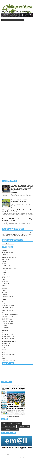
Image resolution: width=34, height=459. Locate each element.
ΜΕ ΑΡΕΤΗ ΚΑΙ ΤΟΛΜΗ (8, 305)
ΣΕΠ (3, 332)
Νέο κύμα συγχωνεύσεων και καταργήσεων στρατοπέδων (19, 200)
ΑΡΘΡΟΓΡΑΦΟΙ (6, 265)
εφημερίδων (17, 416)
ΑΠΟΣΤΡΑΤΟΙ (5, 259)
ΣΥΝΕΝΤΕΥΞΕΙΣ (6, 345)
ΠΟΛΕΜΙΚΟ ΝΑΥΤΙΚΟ (7, 323)
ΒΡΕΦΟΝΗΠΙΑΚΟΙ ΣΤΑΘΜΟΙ (9, 268)
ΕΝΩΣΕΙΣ (4, 289)
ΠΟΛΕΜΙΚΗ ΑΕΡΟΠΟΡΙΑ (8, 321)
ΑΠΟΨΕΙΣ (4, 261)
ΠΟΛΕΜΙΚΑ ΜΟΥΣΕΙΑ (7, 320)
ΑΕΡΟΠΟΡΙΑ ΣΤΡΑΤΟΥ (7, 252)
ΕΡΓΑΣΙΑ (4, 290)
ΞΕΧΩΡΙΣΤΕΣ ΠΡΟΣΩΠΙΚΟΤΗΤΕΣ (10, 314)
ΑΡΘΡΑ (4, 263)
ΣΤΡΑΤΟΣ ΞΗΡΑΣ (6, 343)
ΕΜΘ (3, 287)
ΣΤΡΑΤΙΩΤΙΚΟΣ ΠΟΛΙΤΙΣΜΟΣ (9, 341)
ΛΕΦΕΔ (4, 303)
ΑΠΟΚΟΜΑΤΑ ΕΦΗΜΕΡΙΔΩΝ (9, 257)
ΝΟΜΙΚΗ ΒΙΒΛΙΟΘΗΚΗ (7, 310)
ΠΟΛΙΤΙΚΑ (4, 325)
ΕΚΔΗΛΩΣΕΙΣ (5, 283)
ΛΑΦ (3, 301)
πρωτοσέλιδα (10, 416)
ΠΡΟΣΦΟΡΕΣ (5, 327)
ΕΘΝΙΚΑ (4, 279)
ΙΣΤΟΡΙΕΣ (4, 294)
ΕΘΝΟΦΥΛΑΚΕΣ (6, 281)
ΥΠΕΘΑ (4, 358)
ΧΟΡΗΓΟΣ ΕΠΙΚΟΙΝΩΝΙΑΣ (8, 360)
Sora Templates (14, 457)
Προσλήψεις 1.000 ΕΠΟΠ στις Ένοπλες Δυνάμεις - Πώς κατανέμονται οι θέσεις (17, 219)
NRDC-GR (4, 250)
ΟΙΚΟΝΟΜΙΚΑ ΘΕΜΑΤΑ (7, 316)
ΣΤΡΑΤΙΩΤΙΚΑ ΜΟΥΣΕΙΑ (8, 336)
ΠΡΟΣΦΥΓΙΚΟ (5, 329)
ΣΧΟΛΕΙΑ (4, 347)
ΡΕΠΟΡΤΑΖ (5, 330)
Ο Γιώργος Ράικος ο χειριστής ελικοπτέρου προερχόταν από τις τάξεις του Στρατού (17, 210)
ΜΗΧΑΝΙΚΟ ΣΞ (5, 309)
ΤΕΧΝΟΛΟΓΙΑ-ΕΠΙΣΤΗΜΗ (8, 354)
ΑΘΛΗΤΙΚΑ (5, 254)
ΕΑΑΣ (3, 278)
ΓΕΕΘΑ (4, 270)
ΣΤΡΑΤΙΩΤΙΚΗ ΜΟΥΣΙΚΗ (8, 340)
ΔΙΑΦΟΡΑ (4, 274)
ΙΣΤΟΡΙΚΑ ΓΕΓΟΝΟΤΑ (7, 296)
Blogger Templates (17, 455)
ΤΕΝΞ (3, 352)
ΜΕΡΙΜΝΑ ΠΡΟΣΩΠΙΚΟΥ (8, 307)
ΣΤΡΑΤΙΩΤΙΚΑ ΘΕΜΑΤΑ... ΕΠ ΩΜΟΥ (20, 454)
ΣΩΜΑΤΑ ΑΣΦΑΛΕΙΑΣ (7, 351)
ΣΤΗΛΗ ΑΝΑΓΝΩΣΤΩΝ (7, 334)
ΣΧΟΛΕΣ (4, 349)
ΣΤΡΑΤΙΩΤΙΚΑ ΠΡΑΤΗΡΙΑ (8, 338)
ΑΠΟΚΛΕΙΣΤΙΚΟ (6, 256)
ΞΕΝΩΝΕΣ (4, 312)
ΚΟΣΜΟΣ (4, 298)
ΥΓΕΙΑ (3, 356)
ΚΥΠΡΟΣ (4, 299)
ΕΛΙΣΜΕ (4, 285)
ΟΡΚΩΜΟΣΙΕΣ (5, 318)
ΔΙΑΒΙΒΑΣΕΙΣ (5, 272)
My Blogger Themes (24, 457)
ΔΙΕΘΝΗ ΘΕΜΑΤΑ (6, 276)
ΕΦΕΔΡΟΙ (4, 292)
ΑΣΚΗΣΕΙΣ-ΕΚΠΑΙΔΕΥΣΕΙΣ (8, 267)
